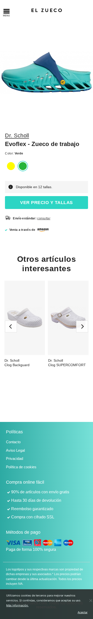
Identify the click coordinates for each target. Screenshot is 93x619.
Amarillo (11, 166)
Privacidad (14, 458)
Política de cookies (21, 467)
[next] (82, 326)
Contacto (13, 442)
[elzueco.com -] (47, 9)
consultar (43, 218)
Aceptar (82, 612)
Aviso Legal (15, 450)
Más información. (17, 605)
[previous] (11, 326)
